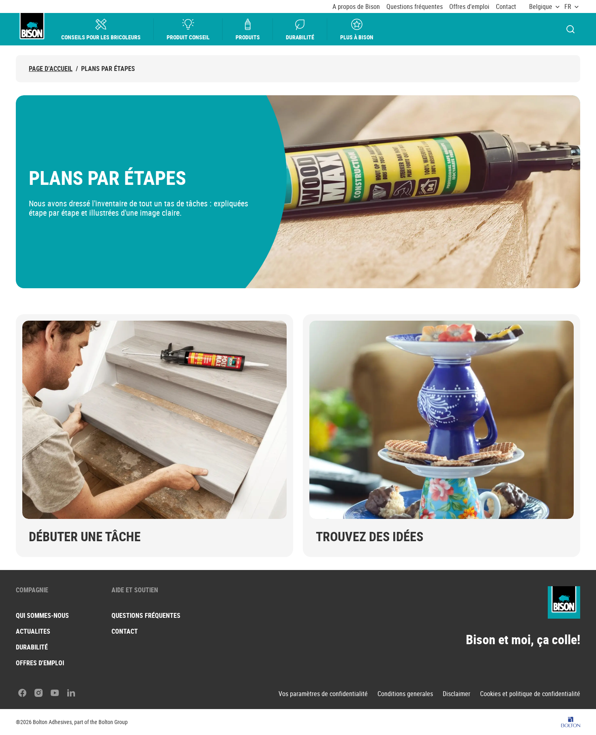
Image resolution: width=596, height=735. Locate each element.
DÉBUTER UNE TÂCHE (85, 536)
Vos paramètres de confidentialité (323, 694)
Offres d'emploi (469, 7)
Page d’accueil (51, 69)
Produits (248, 37)
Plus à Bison (356, 37)
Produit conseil (188, 37)
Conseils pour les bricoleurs (101, 37)
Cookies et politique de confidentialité (530, 694)
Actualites (33, 631)
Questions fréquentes (414, 7)
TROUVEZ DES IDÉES (369, 536)
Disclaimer (456, 694)
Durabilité (300, 37)
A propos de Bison (356, 7)
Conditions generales (405, 694)
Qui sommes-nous (42, 615)
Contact (506, 7)
